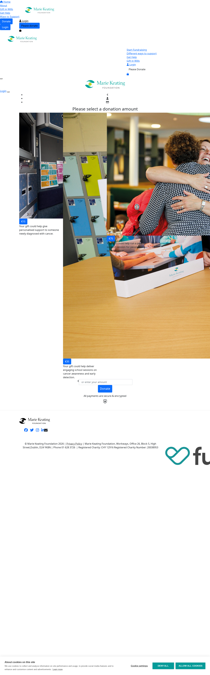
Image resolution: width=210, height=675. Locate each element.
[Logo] (39, 10)
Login (24, 21)
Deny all (163, 666)
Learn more (58, 669)
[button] (39, 246)
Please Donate (137, 69)
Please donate (29, 25)
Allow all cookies (190, 666)
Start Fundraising (137, 49)
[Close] (8, 91)
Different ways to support (142, 53)
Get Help (132, 57)
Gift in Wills (133, 61)
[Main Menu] (1, 78)
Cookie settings (139, 666)
